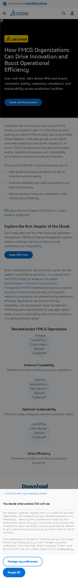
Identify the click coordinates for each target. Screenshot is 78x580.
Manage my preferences (23, 561)
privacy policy (65, 549)
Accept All (14, 572)
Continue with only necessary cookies (26, 493)
